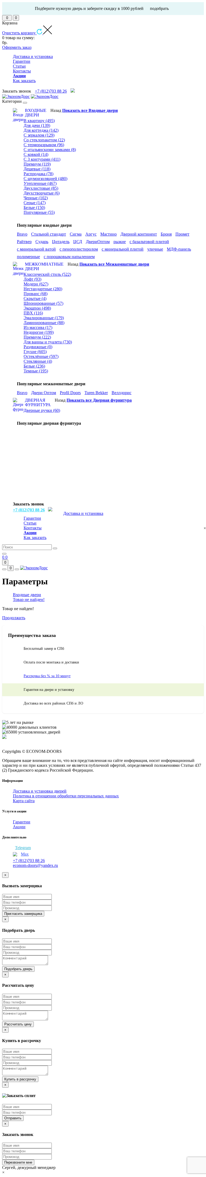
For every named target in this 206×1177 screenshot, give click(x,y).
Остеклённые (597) (41, 356)
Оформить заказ (16, 47)
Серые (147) (35, 202)
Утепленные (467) (40, 183)
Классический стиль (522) (47, 274)
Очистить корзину (19, 33)
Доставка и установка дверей (40, 791)
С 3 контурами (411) (42, 159)
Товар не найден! (29, 599)
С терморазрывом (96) (44, 144)
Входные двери (27, 594)
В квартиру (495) (39, 120)
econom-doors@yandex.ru (35, 865)
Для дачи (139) (37, 125)
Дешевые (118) (37, 169)
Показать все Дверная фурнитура (99, 400)
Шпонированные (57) (43, 303)
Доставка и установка (33, 56)
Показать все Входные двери (90, 110)
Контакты (22, 71)
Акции (19, 826)
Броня (166, 234)
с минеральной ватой (36, 249)
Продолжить (13, 617)
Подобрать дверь (18, 969)
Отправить (12, 1118)
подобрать (159, 8)
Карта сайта (24, 800)
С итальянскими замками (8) (50, 149)
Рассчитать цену (18, 1024)
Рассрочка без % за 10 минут (47, 676)
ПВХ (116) (33, 313)
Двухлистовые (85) (41, 188)
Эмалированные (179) (44, 318)
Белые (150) (34, 207)
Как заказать (24, 80)
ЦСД (77, 241)
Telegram (23, 847)
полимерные (28, 256)
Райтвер (24, 241)
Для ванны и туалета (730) (48, 342)
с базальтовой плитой (149, 241)
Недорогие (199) (39, 332)
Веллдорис (121, 392)
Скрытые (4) (35, 298)
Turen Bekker (96, 392)
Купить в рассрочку (20, 1079)
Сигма (76, 234)
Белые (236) (34, 366)
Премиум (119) (37, 164)
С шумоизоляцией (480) (45, 178)
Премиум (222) (37, 337)
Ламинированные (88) (44, 322)
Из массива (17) (38, 327)
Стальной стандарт (48, 234)
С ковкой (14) (36, 154)
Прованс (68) (35, 293)
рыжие (119, 241)
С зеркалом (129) (39, 135)
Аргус (91, 234)
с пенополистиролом (79, 249)
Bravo (22, 234)
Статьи (19, 66)
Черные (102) (36, 198)
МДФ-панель (179, 249)
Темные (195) (36, 371)
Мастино (108, 234)
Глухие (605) (35, 351)
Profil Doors (70, 392)
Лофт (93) (32, 279)
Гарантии (21, 61)
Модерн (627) (36, 284)
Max (25, 854)
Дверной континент (138, 234)
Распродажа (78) (38, 173)
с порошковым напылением (69, 256)
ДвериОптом (98, 241)
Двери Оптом (43, 392)
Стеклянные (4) (38, 361)
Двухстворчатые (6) (42, 193)
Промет (182, 234)
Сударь (41, 241)
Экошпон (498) (37, 308)
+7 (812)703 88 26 (51, 91)
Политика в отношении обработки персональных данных (66, 796)
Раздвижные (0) (38, 346)
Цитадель (60, 241)
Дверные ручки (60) (42, 410)
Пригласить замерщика (23, 914)
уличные (155, 249)
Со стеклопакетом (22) (44, 140)
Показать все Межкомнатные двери (114, 264)
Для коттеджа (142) (41, 130)
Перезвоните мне (18, 1162)
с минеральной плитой (123, 249)
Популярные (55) (39, 212)
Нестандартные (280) (43, 289)
